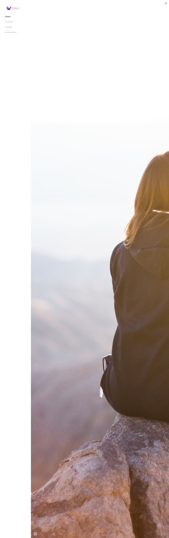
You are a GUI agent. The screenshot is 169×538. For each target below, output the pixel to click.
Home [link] (8, 16)
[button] (166, 3)
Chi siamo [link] (9, 21)
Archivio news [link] (11, 32)
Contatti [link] (8, 27)
